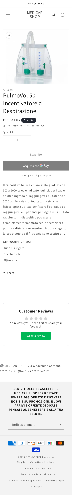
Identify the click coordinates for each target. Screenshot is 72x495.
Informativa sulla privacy (38, 468)
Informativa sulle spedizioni (26, 480)
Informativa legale (54, 480)
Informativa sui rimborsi (42, 462)
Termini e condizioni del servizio (38, 474)
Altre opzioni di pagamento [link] (36, 175)
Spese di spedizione (12, 125)
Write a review (36, 335)
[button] (8, 14)
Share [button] (10, 273)
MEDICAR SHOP (34, 457)
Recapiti (38, 486)
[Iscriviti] (59, 425)
